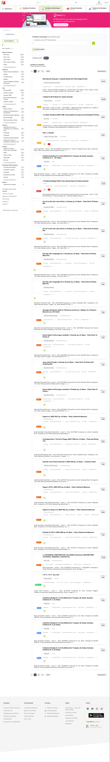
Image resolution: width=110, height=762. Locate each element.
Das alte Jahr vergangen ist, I (81, 263)
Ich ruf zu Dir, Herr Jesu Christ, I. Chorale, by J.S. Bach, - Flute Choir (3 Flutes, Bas (70, 202)
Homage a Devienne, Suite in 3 (64, 319)
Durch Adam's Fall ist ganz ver (75, 344)
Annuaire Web (69, 715)
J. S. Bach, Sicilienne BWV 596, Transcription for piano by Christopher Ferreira (71, 115)
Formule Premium (29, 716)
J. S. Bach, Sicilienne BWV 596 (70, 122)
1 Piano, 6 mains (48, 100)
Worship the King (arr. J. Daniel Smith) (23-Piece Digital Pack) (65, 79)
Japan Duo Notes (74, 140)
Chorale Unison (47, 578)
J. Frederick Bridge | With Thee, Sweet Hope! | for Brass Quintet (66, 181)
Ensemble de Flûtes (49, 207)
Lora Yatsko (55, 104)
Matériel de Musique (52, 716)
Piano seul (46, 118)
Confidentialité (7, 719)
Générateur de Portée (71, 718)
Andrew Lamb (49, 186)
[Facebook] (88, 709)
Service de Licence (29, 713)
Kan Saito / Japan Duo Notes (52, 140)
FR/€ (106, 2)
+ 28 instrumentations (9, 180)
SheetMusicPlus (80, 86)
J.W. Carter (86, 211)
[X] (97, 709)
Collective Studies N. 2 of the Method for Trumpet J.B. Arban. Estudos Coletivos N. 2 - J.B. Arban (68, 157)
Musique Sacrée (47, 86)
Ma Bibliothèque (10, 34)
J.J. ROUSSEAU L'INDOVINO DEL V (63, 564)
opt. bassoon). (68, 263)
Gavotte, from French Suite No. (72, 469)
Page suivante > (102, 71)
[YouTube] (92, 709)
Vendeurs (5, 201)
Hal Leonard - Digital (70, 86)
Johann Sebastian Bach (55, 211)
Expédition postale (40, 40)
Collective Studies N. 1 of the (69, 607)
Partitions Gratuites (52, 708)
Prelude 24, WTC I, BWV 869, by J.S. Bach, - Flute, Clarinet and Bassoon (68, 532)
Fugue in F (79, 514)
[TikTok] (101, 709)
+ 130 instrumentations (9, 122)
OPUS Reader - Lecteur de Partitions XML (72, 708)
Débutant (56, 578)
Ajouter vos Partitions (30, 710)
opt (66, 211)
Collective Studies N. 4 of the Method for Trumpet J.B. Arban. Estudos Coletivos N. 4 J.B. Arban (68, 649)
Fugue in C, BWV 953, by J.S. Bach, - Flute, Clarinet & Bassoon (65, 416)
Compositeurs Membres (30, 708)
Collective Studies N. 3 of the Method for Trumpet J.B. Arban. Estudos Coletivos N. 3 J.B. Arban (68, 624)
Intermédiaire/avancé (61, 207)
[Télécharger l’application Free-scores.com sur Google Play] (96, 715)
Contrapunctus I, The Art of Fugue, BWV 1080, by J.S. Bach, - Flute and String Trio (70, 440)
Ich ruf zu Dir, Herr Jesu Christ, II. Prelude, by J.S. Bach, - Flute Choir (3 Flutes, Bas (71, 229)
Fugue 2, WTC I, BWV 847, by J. (72, 492)
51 (42, 71)
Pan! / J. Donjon (48, 133)
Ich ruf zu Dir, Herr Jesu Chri (75, 211)
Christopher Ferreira (57, 122)
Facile (53, 161)
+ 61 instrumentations (9, 162)
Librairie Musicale (52, 710)
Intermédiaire (58, 100)
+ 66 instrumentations (9, 144)
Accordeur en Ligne (70, 712)
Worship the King (59, 86)
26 (38, 71)
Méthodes (45, 165)
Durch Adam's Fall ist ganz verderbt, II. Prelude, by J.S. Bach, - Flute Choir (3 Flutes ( (70, 390)
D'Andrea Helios (77, 564)
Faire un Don (27, 719)
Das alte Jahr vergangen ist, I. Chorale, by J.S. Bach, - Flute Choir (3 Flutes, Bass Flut (69, 254)
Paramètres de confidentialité (11, 721)
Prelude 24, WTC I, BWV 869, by (73, 537)
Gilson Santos (81, 165)
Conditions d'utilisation (9, 716)
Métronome (68, 723)
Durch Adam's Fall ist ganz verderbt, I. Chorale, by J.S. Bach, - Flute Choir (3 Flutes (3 (70, 336)
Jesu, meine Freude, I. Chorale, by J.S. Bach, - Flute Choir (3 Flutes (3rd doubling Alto (68, 363)
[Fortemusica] (87, 726)
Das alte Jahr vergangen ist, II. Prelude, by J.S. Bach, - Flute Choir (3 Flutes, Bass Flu (70, 283)
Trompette (46, 161)
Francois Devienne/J (48, 319)
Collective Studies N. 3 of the (69, 632)
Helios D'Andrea (49, 564)
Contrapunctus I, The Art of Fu (72, 444)
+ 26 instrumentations (9, 67)
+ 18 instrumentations (9, 85)
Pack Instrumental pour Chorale (52, 82)
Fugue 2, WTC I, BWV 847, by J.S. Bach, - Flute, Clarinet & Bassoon (66, 487)
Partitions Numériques (53, 713)
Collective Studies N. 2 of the (69, 165)
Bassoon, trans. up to (70, 514)
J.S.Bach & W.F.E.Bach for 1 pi (69, 104)
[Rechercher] (76, 2)
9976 (48, 71)
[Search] (93, 43)
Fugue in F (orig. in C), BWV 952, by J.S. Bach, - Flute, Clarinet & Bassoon (69, 510)
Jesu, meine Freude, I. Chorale (72, 371)
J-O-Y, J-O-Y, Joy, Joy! (51, 575)
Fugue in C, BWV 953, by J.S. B (72, 421)
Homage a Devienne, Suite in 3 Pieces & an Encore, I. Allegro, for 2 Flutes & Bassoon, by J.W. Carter (69, 311)
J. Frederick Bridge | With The (61, 186)
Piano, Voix (46, 560)
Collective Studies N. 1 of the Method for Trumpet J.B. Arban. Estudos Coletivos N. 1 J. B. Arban (68, 599)
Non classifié (7, 48)
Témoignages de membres (10, 713)
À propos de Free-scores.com (11, 708)
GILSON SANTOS (56, 165)
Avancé (45, 183)
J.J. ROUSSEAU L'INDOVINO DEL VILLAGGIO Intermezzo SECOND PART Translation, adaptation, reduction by (68, 556)
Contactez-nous (7, 710)
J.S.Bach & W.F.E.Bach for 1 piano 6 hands (58, 97)
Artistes (4, 204)
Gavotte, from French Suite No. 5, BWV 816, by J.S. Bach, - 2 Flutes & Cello (69, 462)
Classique (45, 104)
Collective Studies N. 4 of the (69, 657)
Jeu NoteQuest (69, 721)
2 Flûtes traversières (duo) (50, 136)
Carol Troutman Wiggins (49, 582)
